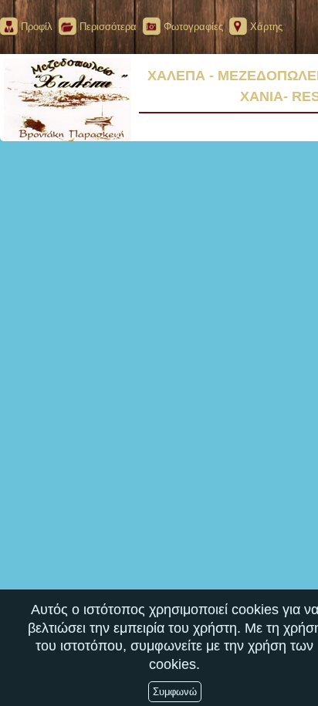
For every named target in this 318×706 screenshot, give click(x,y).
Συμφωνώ (175, 692)
